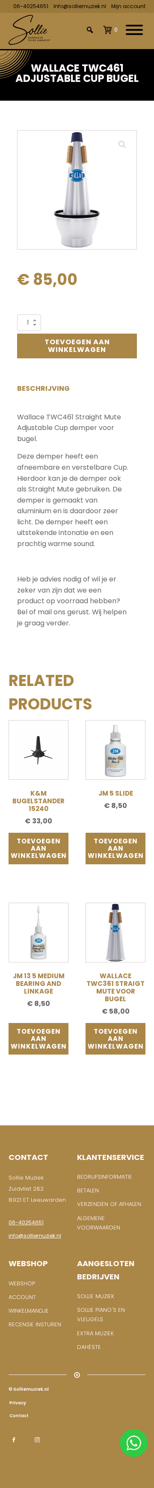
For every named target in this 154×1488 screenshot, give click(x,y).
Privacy (17, 1403)
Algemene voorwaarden (98, 1223)
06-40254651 (30, 6)
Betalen (88, 1190)
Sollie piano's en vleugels (101, 1314)
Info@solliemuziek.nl (79, 6)
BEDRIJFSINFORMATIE (104, 1177)
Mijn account (128, 6)
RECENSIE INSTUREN (35, 1324)
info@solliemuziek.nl (35, 1235)
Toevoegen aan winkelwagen (77, 346)
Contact (19, 1415)
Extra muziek (95, 1333)
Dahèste (89, 1347)
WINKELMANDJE (29, 1311)
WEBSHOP (22, 1283)
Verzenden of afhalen (109, 1204)
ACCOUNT (22, 1297)
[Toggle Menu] (134, 30)
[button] (122, 144)
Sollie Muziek (95, 1296)
